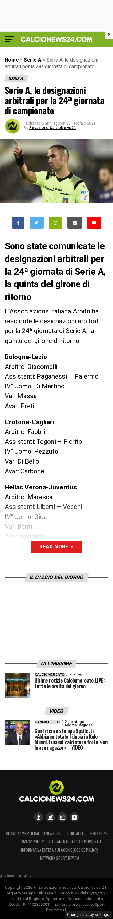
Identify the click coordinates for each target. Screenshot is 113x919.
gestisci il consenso (16, 875)
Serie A (32, 60)
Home (12, 60)
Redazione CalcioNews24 (52, 128)
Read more (54, 547)
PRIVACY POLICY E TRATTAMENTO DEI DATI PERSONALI (60, 842)
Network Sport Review (59, 858)
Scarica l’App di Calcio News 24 (33, 834)
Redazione (98, 834)
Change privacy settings (88, 914)
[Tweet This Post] (36, 223)
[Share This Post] (55, 223)
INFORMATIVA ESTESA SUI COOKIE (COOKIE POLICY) (59, 850)
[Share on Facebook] (18, 223)
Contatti (75, 834)
